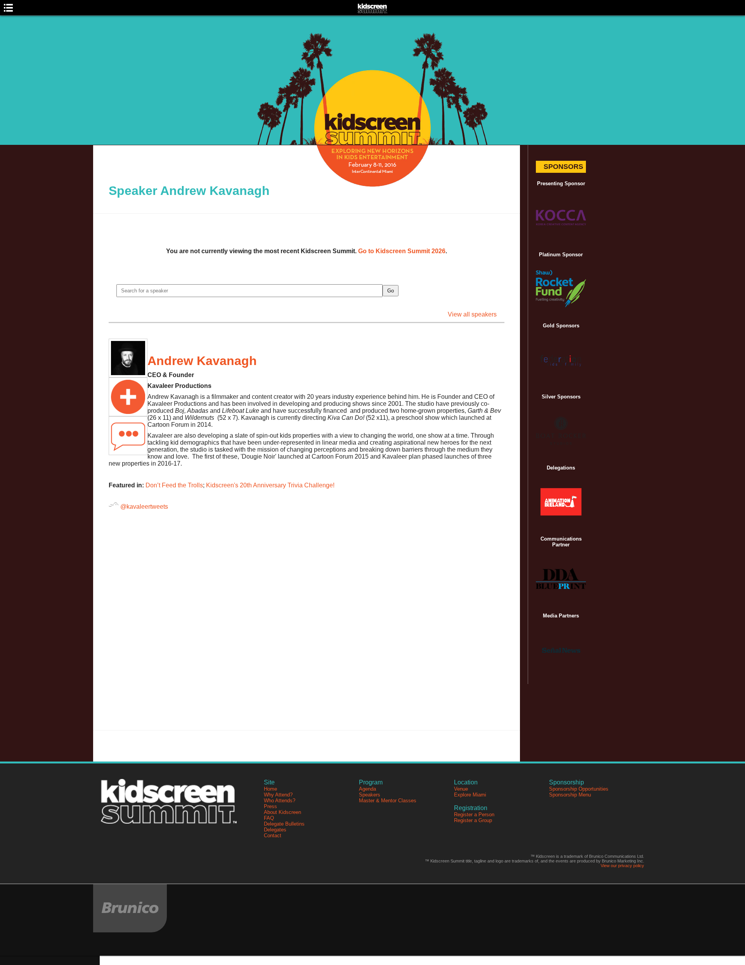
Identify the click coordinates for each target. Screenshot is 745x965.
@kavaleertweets (143, 506)
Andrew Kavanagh (202, 361)
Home (270, 789)
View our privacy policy (622, 865)
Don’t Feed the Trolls (174, 485)
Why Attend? (278, 795)
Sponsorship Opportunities (578, 789)
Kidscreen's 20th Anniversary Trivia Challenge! (270, 485)
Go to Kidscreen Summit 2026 (401, 251)
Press (270, 806)
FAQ (269, 818)
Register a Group (473, 820)
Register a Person (474, 814)
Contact (272, 835)
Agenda (367, 789)
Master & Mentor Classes (387, 800)
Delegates (275, 830)
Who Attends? (279, 800)
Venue (461, 789)
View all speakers (472, 314)
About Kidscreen (282, 812)
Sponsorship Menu (570, 795)
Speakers (369, 795)
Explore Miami (470, 795)
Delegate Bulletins (284, 824)
